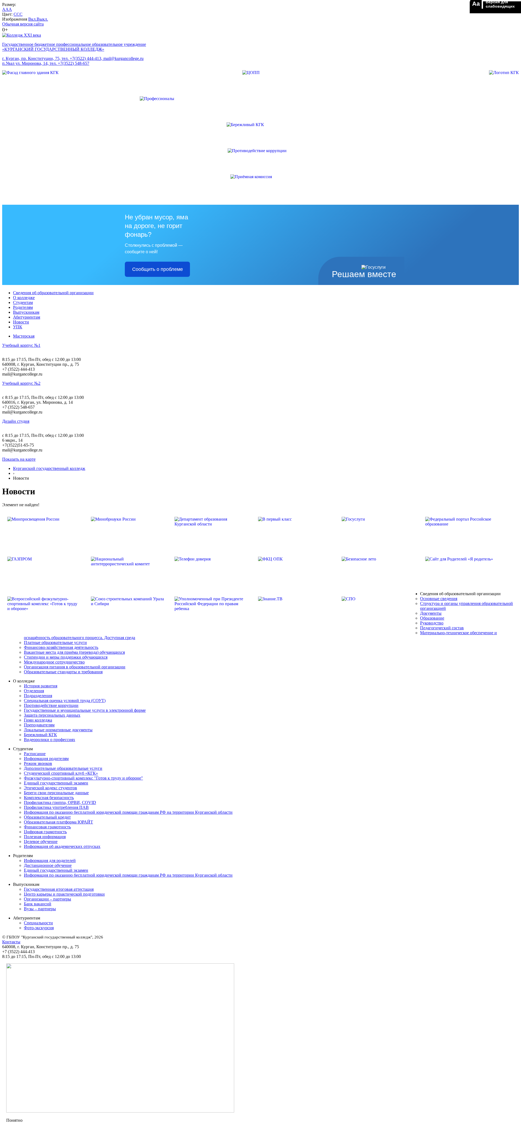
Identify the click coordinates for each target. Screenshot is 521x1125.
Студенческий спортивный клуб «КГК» (61, 773)
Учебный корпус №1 (21, 345)
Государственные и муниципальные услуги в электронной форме (85, 710)
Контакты (11, 942)
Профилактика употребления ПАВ (56, 807)
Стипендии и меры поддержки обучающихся (65, 657)
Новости (21, 322)
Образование (432, 618)
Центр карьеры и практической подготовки (64, 894)
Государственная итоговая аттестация (59, 889)
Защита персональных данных (52, 715)
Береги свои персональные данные (56, 792)
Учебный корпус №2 (21, 383)
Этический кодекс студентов (50, 788)
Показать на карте (19, 459)
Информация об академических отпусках (62, 846)
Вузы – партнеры (40, 908)
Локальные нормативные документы (58, 729)
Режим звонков (38, 763)
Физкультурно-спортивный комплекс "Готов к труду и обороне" (83, 778)
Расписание (35, 753)
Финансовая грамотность (47, 827)
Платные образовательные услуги (55, 642)
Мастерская (23, 336)
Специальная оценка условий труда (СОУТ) (65, 700)
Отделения (34, 690)
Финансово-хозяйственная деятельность (61, 647)
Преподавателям (39, 725)
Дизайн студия (15, 421)
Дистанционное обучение (48, 865)
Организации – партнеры (47, 899)
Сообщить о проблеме (157, 269)
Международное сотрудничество (54, 662)
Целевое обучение (41, 841)
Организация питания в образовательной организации (74, 667)
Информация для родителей (50, 860)
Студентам (23, 302)
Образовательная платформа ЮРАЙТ (58, 822)
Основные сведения (438, 598)
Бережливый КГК (40, 734)
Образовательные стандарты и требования (63, 671)
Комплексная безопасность (49, 797)
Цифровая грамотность (45, 831)
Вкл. (32, 19)
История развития (40, 686)
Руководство (431, 623)
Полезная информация (45, 836)
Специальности (38, 923)
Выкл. (42, 19)
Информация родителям (46, 758)
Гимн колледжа (38, 720)
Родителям (23, 307)
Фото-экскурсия (39, 927)
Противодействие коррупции (51, 705)
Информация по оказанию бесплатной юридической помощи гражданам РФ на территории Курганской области (128, 812)
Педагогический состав (442, 628)
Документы (430, 613)
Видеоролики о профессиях (49, 739)
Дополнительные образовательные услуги (63, 768)
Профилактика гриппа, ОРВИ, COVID (60, 802)
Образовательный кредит (47, 817)
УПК (17, 327)
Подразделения (38, 695)
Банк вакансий (37, 904)
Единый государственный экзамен (56, 783)
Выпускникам (26, 312)
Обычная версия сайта (23, 24)
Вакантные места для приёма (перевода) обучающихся (74, 652)
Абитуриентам (26, 317)
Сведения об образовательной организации (53, 292)
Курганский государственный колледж (49, 468)
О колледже (24, 297)
